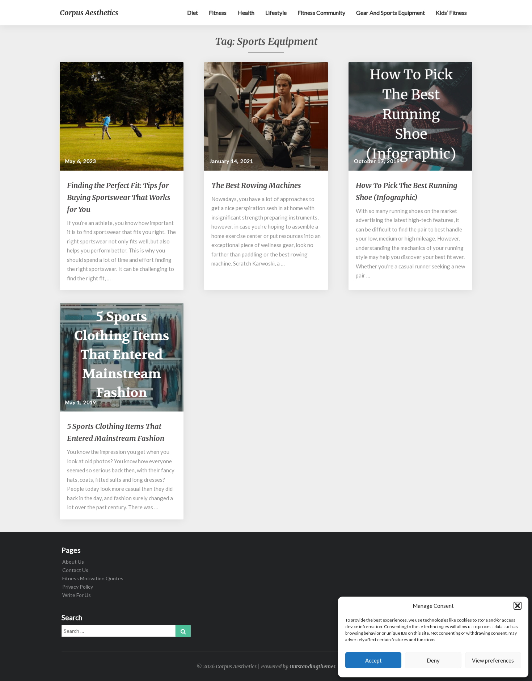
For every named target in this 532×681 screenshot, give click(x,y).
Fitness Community (321, 12)
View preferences (493, 660)
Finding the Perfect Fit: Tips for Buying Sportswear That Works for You (118, 197)
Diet (192, 12)
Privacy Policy (77, 587)
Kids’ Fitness (451, 12)
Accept (373, 660)
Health (245, 12)
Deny (433, 660)
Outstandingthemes (312, 666)
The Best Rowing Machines (256, 185)
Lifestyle (276, 12)
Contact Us (75, 570)
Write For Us (76, 595)
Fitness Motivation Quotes (92, 578)
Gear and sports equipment (390, 12)
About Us (73, 562)
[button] (517, 605)
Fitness (218, 12)
